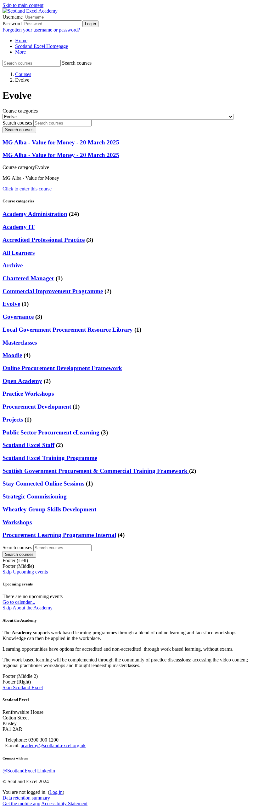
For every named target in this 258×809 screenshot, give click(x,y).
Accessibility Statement (64, 803)
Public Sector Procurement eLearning (51, 432)
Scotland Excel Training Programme (50, 458)
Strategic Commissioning (35, 496)
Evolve (11, 303)
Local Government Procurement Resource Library (68, 329)
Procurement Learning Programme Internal (59, 535)
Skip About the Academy (28, 607)
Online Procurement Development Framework (62, 368)
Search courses (77, 63)
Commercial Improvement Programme (53, 291)
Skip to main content (23, 5)
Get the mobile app (21, 803)
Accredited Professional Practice (44, 239)
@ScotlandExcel (19, 770)
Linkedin (46, 770)
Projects (13, 419)
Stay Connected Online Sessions (43, 483)
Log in (56, 792)
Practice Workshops (28, 393)
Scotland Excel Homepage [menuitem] (41, 46)
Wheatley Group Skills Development (49, 509)
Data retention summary (26, 797)
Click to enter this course (27, 188)
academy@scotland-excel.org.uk (53, 745)
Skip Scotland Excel (23, 687)
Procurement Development (37, 406)
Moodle (12, 355)
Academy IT (19, 227)
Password (12, 23)
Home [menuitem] (21, 40)
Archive (13, 265)
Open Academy (22, 381)
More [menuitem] (20, 52)
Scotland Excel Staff (28, 445)
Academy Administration (35, 214)
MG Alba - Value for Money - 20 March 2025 (61, 142)
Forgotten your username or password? (41, 29)
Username (13, 17)
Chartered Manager (28, 278)
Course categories (20, 110)
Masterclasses (20, 342)
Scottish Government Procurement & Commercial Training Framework (96, 471)
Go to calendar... (19, 602)
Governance (18, 316)
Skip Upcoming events (25, 571)
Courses (23, 74)
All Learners (19, 252)
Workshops (17, 522)
